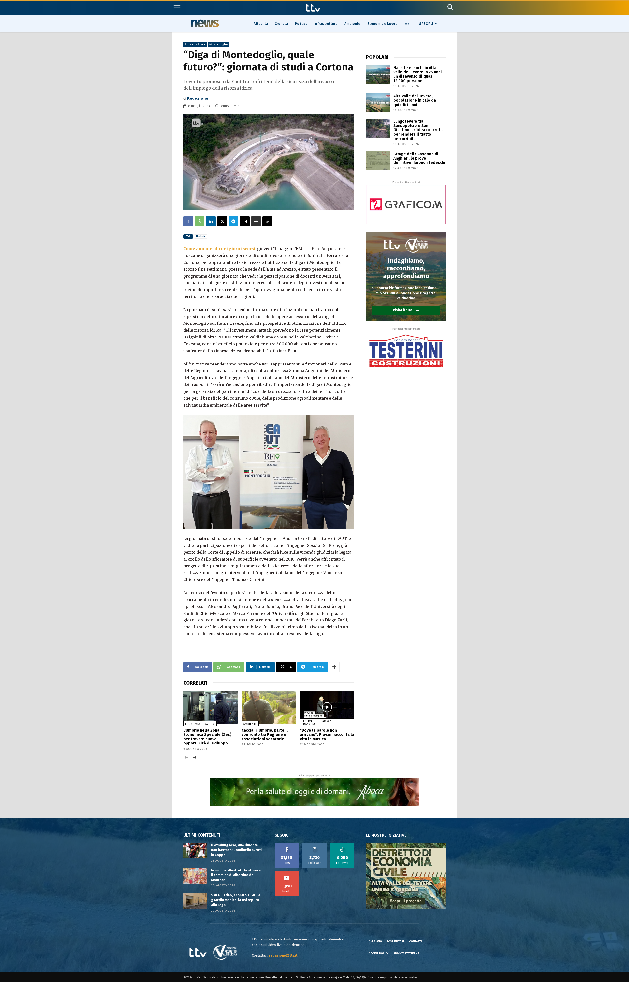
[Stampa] (256, 221)
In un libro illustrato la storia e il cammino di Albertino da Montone (236, 875)
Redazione (197, 98)
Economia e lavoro (200, 724)
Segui (314, 844)
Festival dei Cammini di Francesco (319, 723)
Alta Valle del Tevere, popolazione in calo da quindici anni (414, 100)
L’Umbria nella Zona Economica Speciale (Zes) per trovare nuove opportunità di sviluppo (207, 737)
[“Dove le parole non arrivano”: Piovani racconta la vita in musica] (327, 707)
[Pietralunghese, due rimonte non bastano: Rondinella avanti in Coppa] (195, 850)
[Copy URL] (267, 221)
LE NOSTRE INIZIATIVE (386, 835)
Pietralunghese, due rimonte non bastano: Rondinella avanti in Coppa (236, 850)
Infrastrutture (195, 44)
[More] (334, 667)
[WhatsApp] (199, 221)
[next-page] (194, 758)
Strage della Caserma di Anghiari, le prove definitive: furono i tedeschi (419, 158)
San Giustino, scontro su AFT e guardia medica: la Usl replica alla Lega (235, 900)
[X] (222, 221)
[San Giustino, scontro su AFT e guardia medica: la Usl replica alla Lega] (195, 900)
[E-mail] (245, 221)
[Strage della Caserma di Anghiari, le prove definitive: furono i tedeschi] (378, 160)
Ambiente (250, 724)
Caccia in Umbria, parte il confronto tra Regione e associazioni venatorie (265, 734)
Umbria (200, 236)
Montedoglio (218, 44)
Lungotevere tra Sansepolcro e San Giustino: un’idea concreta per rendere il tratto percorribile (418, 130)
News (204, 23)
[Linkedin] (211, 221)
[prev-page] (186, 758)
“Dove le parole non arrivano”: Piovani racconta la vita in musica (327, 734)
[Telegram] (233, 221)
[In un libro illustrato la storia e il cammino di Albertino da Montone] (195, 876)
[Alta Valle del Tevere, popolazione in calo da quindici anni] (378, 102)
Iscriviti (287, 873)
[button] (450, 7)
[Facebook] (188, 221)
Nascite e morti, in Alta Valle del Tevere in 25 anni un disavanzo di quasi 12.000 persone (417, 74)
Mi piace (286, 844)
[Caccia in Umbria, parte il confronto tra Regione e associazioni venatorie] (269, 707)
